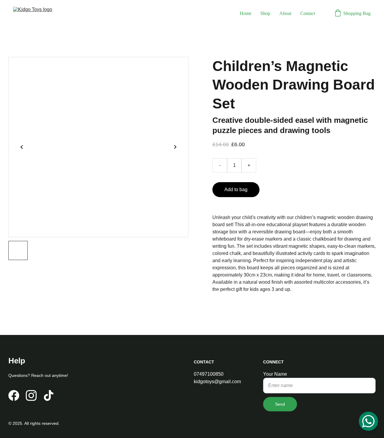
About (285, 13)
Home (245, 13)
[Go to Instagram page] (31, 395)
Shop (265, 13)
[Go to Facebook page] (13, 395)
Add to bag (236, 189)
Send (280, 404)
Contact (307, 13)
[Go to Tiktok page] (48, 395)
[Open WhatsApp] (368, 421)
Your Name (275, 374)
